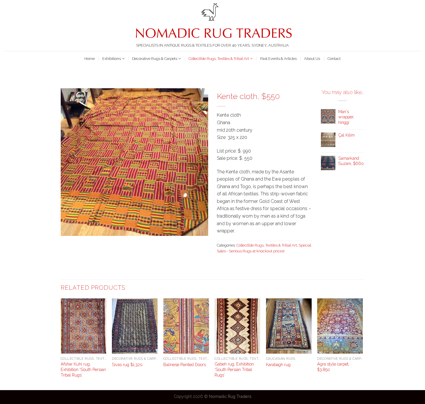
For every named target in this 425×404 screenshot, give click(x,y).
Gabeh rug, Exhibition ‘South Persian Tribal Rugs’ (234, 369)
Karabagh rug (278, 364)
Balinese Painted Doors (184, 364)
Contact (334, 58)
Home (89, 58)
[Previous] (61, 344)
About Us (312, 58)
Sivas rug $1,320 (127, 364)
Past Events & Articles (278, 58)
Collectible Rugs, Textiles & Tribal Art (219, 58)
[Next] (362, 344)
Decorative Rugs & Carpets (154, 58)
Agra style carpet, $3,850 (333, 366)
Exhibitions (111, 58)
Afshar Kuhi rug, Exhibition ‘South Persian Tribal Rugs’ (83, 369)
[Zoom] (68, 228)
